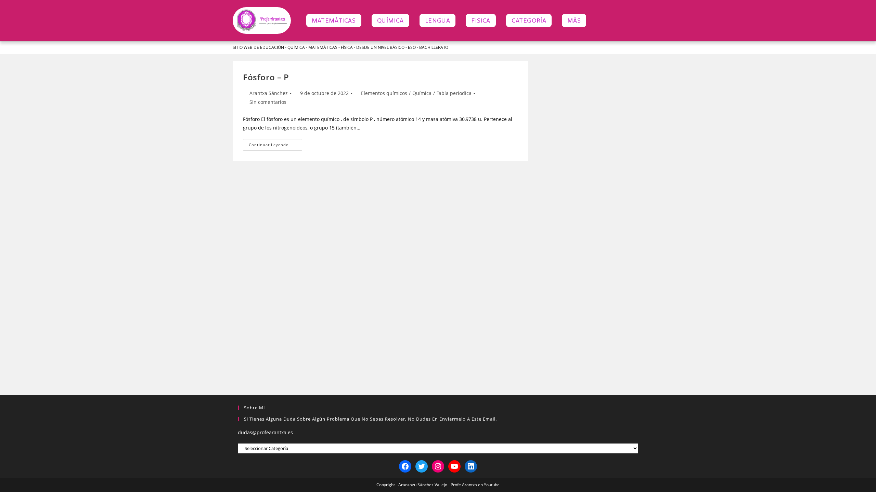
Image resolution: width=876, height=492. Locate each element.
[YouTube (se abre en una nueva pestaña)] (633, 47)
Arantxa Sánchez (268, 93)
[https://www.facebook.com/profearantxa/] (405, 466)
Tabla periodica (454, 93)
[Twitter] (421, 466)
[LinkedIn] (471, 466)
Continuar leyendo (275, 143)
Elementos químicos (384, 93)
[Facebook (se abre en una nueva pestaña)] (612, 47)
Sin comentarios (267, 102)
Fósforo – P (266, 77)
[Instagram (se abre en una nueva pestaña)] (622, 47)
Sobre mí (254, 408)
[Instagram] (438, 466)
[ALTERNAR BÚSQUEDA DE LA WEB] (598, 20)
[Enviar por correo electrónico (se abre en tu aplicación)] (640, 47)
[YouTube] (454, 466)
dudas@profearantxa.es (265, 432)
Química (421, 93)
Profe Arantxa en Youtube (475, 485)
